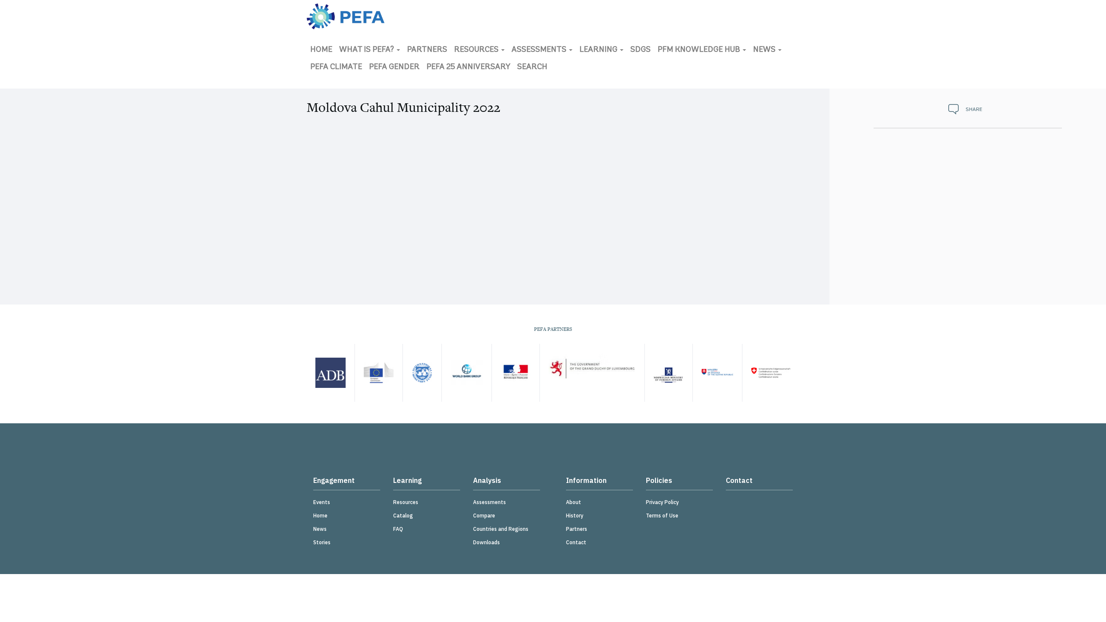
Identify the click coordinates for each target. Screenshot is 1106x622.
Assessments (540, 50)
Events (321, 502)
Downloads (486, 542)
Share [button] (974, 109)
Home (321, 50)
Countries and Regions (500, 529)
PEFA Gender (394, 67)
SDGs (640, 50)
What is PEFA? (367, 50)
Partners (427, 50)
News (765, 50)
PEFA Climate (336, 67)
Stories (322, 542)
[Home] (346, 16)
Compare (484, 515)
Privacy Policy (662, 502)
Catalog (403, 515)
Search (532, 67)
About (573, 502)
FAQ (398, 529)
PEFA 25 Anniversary (468, 67)
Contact (576, 542)
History (574, 515)
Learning (599, 50)
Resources (477, 50)
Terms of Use (662, 515)
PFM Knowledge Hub (700, 50)
